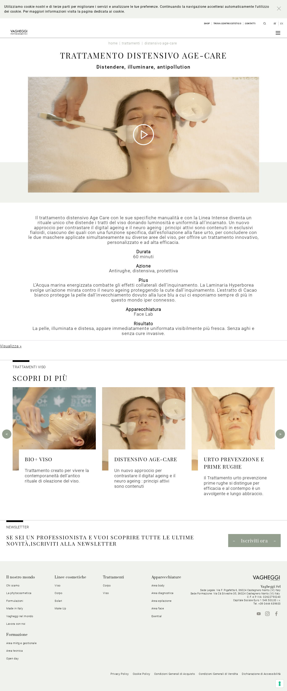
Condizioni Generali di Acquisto (174, 673)
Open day (12, 658)
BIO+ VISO (38, 459)
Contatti (250, 23)
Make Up (60, 608)
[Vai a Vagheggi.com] (19, 32)
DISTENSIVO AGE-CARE (145, 459)
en (281, 23)
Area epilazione (161, 600)
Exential (156, 616)
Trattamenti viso (29, 367)
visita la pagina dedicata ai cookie (95, 11)
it (275, 23)
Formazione (17, 635)
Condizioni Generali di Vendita (218, 673)
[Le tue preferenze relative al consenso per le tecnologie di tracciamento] (280, 684)
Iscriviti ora (254, 540)
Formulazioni (14, 600)
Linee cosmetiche (70, 577)
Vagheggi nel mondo (19, 616)
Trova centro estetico (227, 23)
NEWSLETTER (17, 527)
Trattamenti (113, 577)
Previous (6, 434)
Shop (207, 23)
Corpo (107, 585)
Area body (158, 585)
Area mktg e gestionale (21, 643)
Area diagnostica (162, 593)
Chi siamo (13, 585)
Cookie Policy (141, 673)
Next (280, 434)
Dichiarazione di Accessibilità (261, 673)
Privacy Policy (120, 673)
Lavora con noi (15, 623)
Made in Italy (14, 608)
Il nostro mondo (20, 577)
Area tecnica (14, 650)
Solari (58, 600)
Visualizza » (11, 346)
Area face (157, 608)
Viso (106, 593)
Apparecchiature (166, 577)
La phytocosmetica (19, 593)
